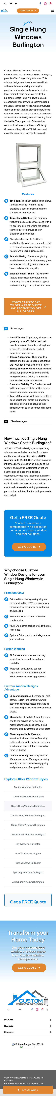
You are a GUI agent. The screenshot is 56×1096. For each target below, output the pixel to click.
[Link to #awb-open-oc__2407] (52, 10)
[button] (28, 328)
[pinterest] (50, 3)
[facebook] (40, 3)
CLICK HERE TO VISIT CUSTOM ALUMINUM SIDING (24, 1084)
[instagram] (45, 3)
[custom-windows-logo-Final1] (4, 10)
